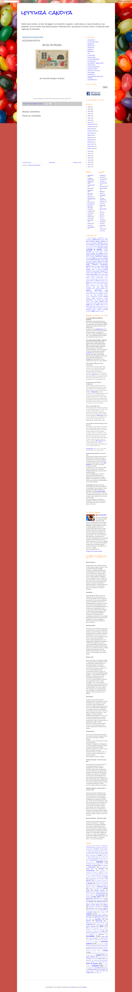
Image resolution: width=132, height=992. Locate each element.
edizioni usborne (89, 895)
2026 (89, 107)
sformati (102, 221)
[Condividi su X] (51, 104)
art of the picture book (93, 41)
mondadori (90, 936)
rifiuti (94, 293)
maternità (105, 269)
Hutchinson (90, 850)
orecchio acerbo (90, 215)
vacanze (99, 309)
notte (93, 275)
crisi (93, 251)
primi (101, 214)
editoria (101, 254)
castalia (95, 872)
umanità (106, 307)
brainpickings (91, 47)
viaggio (93, 311)
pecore (91, 282)
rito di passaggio (99, 293)
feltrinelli (91, 901)
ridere (91, 293)
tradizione (94, 307)
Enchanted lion (89, 849)
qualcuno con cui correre (94, 70)
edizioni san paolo (100, 893)
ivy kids (104, 917)
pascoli (106, 279)
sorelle (94, 303)
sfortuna (88, 301)
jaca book (88, 919)
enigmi (87, 256)
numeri (102, 275)
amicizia (92, 241)
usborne (106, 967)
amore (98, 241)
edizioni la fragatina (90, 893)
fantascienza (99, 256)
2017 (89, 153)
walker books (89, 970)
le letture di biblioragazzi (93, 59)
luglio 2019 (90, 135)
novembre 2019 (91, 126)
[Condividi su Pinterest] (55, 104)
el (105, 896)
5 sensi (88, 238)
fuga (98, 259)
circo (87, 246)
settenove (88, 958)
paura (87, 282)
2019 (89, 122)
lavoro (99, 266)
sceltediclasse (91, 227)
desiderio (88, 253)
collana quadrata (91, 876)
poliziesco (93, 285)
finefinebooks (91, 51)
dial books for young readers (101, 881)
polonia (101, 285)
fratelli (95, 259)
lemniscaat (96, 927)
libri (87, 267)
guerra (93, 263)
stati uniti (93, 304)
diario (96, 253)
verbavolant (102, 969)
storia (97, 304)
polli (98, 285)
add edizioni (93, 855)
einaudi (88, 896)
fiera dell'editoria (100, 258)
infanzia (88, 266)
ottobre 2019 (90, 128)
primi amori (104, 286)
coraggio (105, 250)
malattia (88, 269)
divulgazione (91, 181)
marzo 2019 (90, 144)
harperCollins (102, 909)
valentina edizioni (92, 969)
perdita (99, 282)
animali (103, 241)
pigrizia (101, 283)
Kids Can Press (104, 850)
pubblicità (98, 288)
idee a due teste (103, 263)
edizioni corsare (99, 890)
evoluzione (92, 256)
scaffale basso (91, 74)
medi (89, 209)
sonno (106, 301)
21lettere (88, 845)
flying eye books (90, 903)
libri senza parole (90, 206)
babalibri (99, 862)
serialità (99, 299)
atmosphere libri (102, 860)
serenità (95, 299)
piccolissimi (90, 220)
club (92, 873)
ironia (92, 266)
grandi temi (90, 190)
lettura (102, 266)
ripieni (101, 216)
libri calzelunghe (91, 61)
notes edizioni (89, 939)
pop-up (89, 225)
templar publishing (102, 961)
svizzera (106, 304)
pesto (101, 212)
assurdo (94, 243)
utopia (94, 309)
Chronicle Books (90, 847)
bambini (88, 244)
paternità (102, 280)
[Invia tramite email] (47, 104)
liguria (101, 191)
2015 (89, 157)
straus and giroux (104, 960)
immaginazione (104, 264)
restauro (96, 291)
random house (96, 950)
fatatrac (106, 900)
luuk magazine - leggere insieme (96, 63)
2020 (89, 120)
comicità (106, 246)
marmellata (102, 195)
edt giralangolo (100, 895)
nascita (88, 274)
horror (97, 263)
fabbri (94, 900)
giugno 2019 (90, 137)
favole (87, 258)
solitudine (101, 301)
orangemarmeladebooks (94, 66)
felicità (90, 258)
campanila (103, 870)
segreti (106, 298)
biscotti (101, 177)
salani (98, 955)
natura (96, 274)
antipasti (102, 175)
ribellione (101, 291)
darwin (101, 251)
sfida (106, 299)
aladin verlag (91, 856)
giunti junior (92, 908)
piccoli (89, 218)
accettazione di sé (103, 238)
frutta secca (103, 186)
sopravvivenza (89, 303)
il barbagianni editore (91, 912)
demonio (106, 251)
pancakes (102, 201)
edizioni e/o (89, 891)
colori (102, 246)
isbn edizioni (89, 917)
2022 (89, 115)
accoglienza (89, 239)
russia (95, 294)
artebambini (93, 860)
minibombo (101, 934)
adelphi (99, 855)
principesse (88, 288)
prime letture (96, 286)
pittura (87, 285)
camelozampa (90, 870)
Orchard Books (91, 853)
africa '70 (106, 855)
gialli (99, 261)
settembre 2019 (91, 130)
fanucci (99, 900)
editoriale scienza (102, 887)
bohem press (90, 868)
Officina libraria (104, 852)
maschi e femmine (96, 269)
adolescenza (96, 239)
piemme (88, 948)
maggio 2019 (90, 139)
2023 (89, 113)
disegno (88, 254)
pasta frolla (102, 205)
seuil (95, 958)
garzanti (91, 906)
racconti (102, 288)
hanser (96, 909)
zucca (101, 230)
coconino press (95, 875)
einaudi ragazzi (96, 896)
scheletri (100, 296)
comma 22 (99, 876)
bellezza (92, 244)
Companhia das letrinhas (101, 847)
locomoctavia (96, 931)
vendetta (88, 311)
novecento (97, 275)
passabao (93, 945)
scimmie (88, 298)
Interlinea (97, 850)
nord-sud (103, 938)
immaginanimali (91, 198)
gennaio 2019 (90, 148)
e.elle (97, 883)
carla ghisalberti (102, 515)
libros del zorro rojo (98, 929)
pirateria (106, 283)
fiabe (94, 258)
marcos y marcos (90, 932)
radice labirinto (91, 72)
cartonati (102, 244)
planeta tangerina (97, 948)
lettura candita (46, 12)
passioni (97, 280)
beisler (95, 865)
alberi (87, 241)
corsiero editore (93, 878)
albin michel (105, 856)
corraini (105, 877)
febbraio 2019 (91, 146)
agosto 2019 (90, 133)
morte (95, 272)
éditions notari (96, 972)
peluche (95, 282)
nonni (106, 274)
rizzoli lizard (94, 953)
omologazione (99, 277)
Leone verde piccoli (93, 852)
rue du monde (91, 955)
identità (88, 264)
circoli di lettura (93, 246)
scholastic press (102, 957)
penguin (90, 947)
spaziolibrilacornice (92, 79)
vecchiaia (105, 309)
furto (101, 259)
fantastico (105, 256)
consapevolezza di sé (91, 247)
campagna (97, 244)
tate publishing (91, 961)
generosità (88, 261)
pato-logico (105, 945)
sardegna (88, 296)
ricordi (106, 291)
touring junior (90, 967)
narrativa (90, 211)
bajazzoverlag (100, 863)
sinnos (100, 958)
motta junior (104, 936)
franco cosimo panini (92, 905)
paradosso (102, 279)
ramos (106, 288)
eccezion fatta (91, 185)
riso (101, 218)
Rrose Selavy (99, 853)
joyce (96, 266)
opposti (93, 279)
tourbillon (106, 966)
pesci (106, 282)
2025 (89, 109)
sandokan (106, 294)
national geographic (93, 938)
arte (107, 241)
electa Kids (89, 898)
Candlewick (103, 845)
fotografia (91, 259)
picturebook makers (93, 68)
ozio (98, 279)
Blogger (85, 987)
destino (93, 253)
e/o (101, 883)
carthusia (88, 872)
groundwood (90, 909)
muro (102, 272)
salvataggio (100, 294)
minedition (91, 934)
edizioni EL (91, 888)
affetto (102, 239)
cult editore (101, 878)
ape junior (103, 858)
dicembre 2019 (91, 124)
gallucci (105, 905)
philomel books (103, 947)
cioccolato (102, 179)
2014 (89, 160)
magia (106, 267)
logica (90, 267)
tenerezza (98, 306)
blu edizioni (103, 867)
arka (87, 860)
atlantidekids (91, 43)
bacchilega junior (90, 863)
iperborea (89, 916)
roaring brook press (103, 953)
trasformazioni (100, 307)
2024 (89, 111)
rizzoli (105, 951)
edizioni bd (98, 888)
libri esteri (90, 202)
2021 (89, 118)
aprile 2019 (90, 142)
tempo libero (92, 306)
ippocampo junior (100, 916)
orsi (96, 279)
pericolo (103, 282)
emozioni (106, 254)
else (102, 898)
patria (106, 280)
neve (103, 274)
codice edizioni (104, 875)
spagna (98, 303)
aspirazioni (88, 243)
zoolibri (88, 972)
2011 (89, 166)
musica (106, 272)
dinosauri (105, 253)
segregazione (99, 298)
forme (87, 259)
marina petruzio (91, 64)
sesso (103, 299)
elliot (97, 898)
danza (96, 251)
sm (92, 960)
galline (103, 259)
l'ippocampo (98, 920)
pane (101, 203)
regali (106, 290)
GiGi (89, 53)
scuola (93, 298)
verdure (102, 228)
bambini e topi (91, 45)
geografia (94, 261)
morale (92, 272)
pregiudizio (88, 286)
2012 (89, 164)
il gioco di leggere (102, 914)
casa (106, 244)
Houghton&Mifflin (104, 849)
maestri (102, 267)
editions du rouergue (90, 886)
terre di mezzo (92, 964)
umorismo (88, 309)
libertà (106, 266)
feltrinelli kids (101, 901)
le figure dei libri (91, 57)
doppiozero (90, 49)
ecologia (97, 254)
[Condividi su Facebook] (53, 104)
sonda (96, 960)
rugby (91, 294)
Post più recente (27, 162)
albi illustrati (90, 175)
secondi (102, 219)
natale (91, 274)
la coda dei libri (91, 55)
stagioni (88, 304)
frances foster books (101, 903)
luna (93, 267)
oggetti (87, 277)
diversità (92, 254)
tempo (87, 306)
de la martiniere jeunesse (100, 880)
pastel (99, 945)
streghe (102, 304)
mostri (99, 272)
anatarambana (91, 40)
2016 (89, 155)
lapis (101, 926)
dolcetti (101, 181)
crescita (88, 251)
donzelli (90, 883)
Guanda (96, 849)
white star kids (100, 970)
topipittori (96, 966)
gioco (102, 261)
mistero (98, 271)
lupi (96, 267)
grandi (89, 188)
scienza (105, 296)
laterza (88, 927)
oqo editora (95, 941)
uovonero (98, 967)
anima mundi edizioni (93, 858)
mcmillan (99, 932)
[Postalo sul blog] (49, 104)
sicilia (92, 301)
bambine (106, 243)
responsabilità (89, 291)
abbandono (94, 238)
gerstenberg (99, 906)
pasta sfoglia (103, 208)
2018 (89, 151)
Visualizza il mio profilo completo (94, 551)
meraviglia (93, 271)
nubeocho (97, 939)
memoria (88, 271)
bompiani (101, 868)
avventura (100, 243)
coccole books (98, 873)
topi (90, 307)
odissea (106, 275)
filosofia (106, 258)
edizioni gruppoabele (100, 891)
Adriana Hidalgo (95, 845)
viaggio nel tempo (99, 311)
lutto (99, 267)
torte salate (102, 225)
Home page (52, 162)
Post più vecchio (77, 162)
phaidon (96, 947)
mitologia (102, 271)
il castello (102, 912)
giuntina (99, 908)
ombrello (93, 277)
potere (106, 285)
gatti (107, 259)
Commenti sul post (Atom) (33, 165)
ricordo (87, 293)
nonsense (88, 275)
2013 (89, 162)
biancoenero (92, 867)
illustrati (89, 196)
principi (93, 288)
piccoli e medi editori (95, 283)
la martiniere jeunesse (100, 924)
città (99, 246)
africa (106, 239)
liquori (101, 193)
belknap (74, 987)
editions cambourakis (101, 885)
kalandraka (98, 919)
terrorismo (103, 306)
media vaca (105, 932)
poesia (89, 223)
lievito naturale (103, 188)
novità (89, 213)
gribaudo (105, 908)
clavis (100, 872)
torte (101, 223)
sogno (96, 301)
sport (106, 303)
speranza (103, 303)
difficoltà (101, 253)
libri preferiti (90, 204)
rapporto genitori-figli (93, 290)
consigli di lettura (90, 179)
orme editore (100, 943)
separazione (89, 299)
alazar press (98, 856)
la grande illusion (99, 922)
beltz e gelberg (104, 865)
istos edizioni (97, 917)
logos (103, 931)
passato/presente (90, 280)
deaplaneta (89, 881)
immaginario (95, 264)
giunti (106, 906)
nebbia (99, 274)
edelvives (93, 885)
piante (87, 283)
